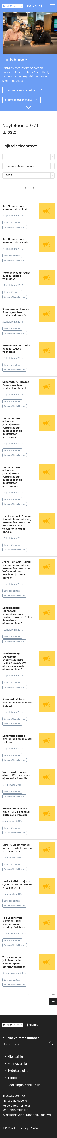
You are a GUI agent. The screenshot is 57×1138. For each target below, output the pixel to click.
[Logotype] (12, 1025)
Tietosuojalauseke (14, 1100)
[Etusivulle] (12, 6)
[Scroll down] (28, 106)
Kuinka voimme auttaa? (20, 1038)
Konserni (32, 6)
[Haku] (51, 1043)
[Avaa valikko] (51, 6)
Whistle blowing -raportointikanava (26, 1115)
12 (33, 188)
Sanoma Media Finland (20, 166)
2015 (9, 175)
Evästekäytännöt (13, 1095)
